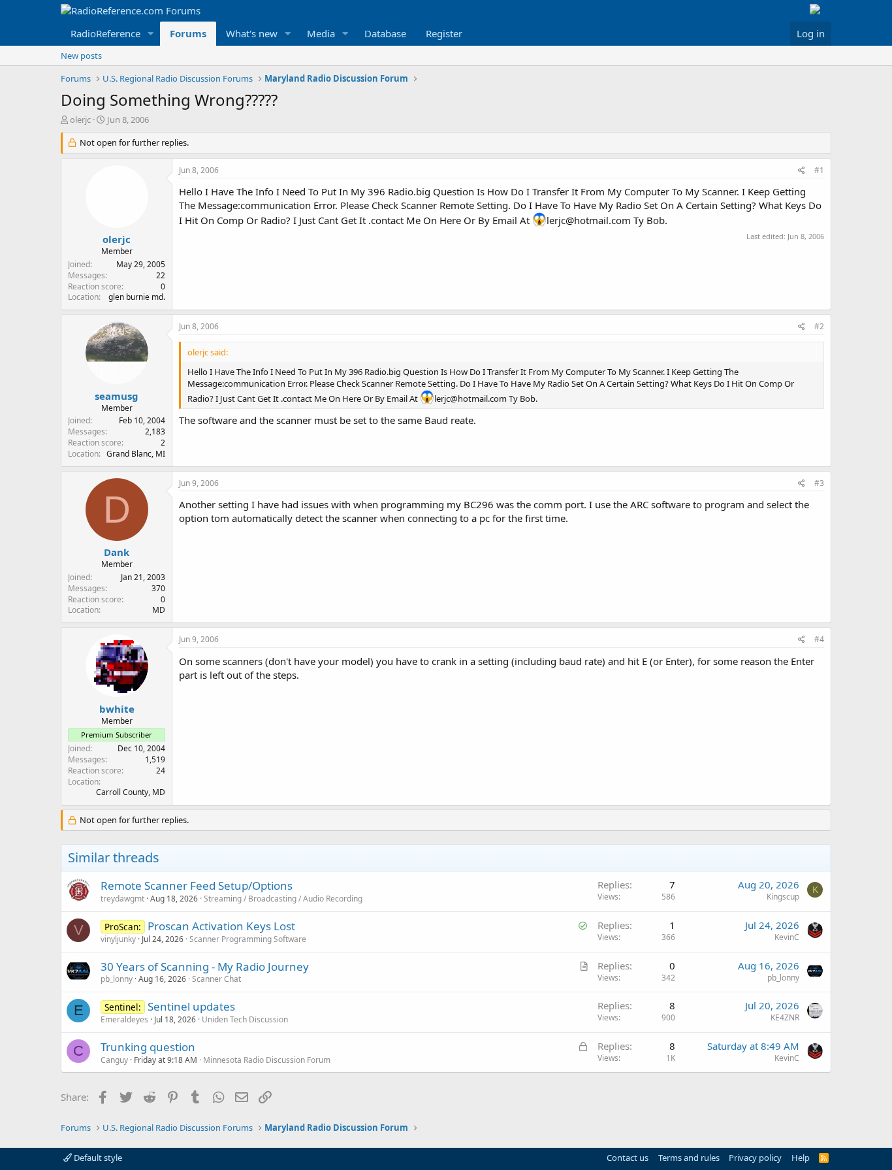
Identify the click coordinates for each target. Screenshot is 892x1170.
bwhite (117, 708)
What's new (252, 33)
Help (800, 1157)
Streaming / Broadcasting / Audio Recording (283, 898)
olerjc (80, 119)
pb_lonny (117, 978)
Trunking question (148, 1046)
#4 (819, 639)
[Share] (801, 170)
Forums (188, 33)
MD (158, 609)
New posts (81, 55)
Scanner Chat (216, 978)
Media (321, 33)
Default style (97, 1157)
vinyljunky (118, 939)
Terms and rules (689, 1157)
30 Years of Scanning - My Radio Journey (205, 966)
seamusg (116, 395)
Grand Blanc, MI (135, 453)
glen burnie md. (136, 296)
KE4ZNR (785, 1017)
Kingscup (783, 896)
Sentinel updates (191, 1006)
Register (444, 33)
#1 (819, 170)
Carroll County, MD (130, 792)
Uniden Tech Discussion (245, 1019)
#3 (819, 483)
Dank (116, 552)
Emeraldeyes (124, 1019)
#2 (819, 326)
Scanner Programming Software (247, 939)
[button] (151, 34)
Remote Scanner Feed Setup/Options (197, 885)
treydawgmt (122, 898)
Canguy (114, 1059)
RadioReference (105, 33)
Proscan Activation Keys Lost (221, 926)
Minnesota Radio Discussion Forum (266, 1059)
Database (385, 33)
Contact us (627, 1157)
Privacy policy (755, 1157)
